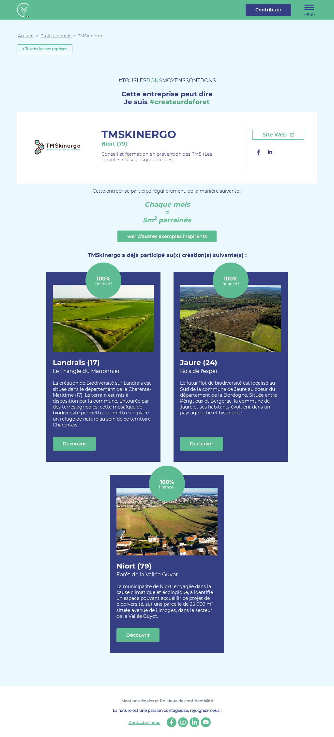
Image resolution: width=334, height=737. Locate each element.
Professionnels (55, 35)
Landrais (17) (86, 366)
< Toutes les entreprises (44, 48)
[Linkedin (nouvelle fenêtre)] (270, 153)
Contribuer (268, 10)
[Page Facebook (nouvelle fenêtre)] (258, 153)
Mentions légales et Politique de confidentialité (167, 700)
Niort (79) (147, 570)
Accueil (26, 35)
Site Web (275, 135)
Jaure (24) (199, 366)
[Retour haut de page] (324, 727)
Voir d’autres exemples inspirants (167, 236)
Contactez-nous (144, 722)
